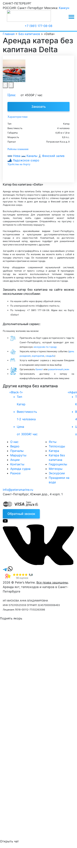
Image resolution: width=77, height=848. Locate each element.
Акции (15, 460)
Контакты (17, 464)
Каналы (32, 156)
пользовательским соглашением (49, 670)
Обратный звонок (21, 514)
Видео (14, 446)
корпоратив (38, 355)
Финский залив (52, 156)
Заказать (38, 106)
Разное (15, 473)
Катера (54, 451)
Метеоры (55, 469)
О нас (14, 442)
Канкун (64, 8)
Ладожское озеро (25, 160)
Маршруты (18, 455)
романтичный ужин (58, 369)
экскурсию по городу (45, 346)
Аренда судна (20, 469)
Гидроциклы (58, 464)
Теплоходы (57, 446)
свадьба (50, 355)
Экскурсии (57, 473)
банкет (39, 369)
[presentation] (5, 85)
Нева (16, 156)
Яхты (52, 442)
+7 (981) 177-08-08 (38, 26)
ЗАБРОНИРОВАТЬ (33, 728)
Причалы (17, 451)
